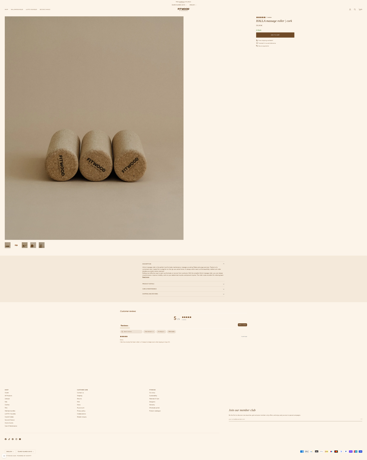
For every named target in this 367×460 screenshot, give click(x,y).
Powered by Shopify (24, 455)
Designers (152, 402)
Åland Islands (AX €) (178, 5)
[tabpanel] (183, 342)
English (192, 5)
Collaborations (81, 414)
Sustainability (153, 395)
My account (80, 408)
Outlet (7, 393)
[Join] (360, 419)
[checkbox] (171, 331)
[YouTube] (20, 439)
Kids (6, 402)
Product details (148, 284)
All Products (8, 395)
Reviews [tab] (125, 325)
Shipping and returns (150, 294)
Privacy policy (81, 411)
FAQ (78, 402)
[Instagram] (16, 439)
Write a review (242, 324)
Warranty (152, 405)
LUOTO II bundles (10, 414)
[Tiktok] (9, 439)
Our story (152, 393)
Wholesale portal (154, 408)
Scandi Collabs (9, 417)
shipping (181, 1)
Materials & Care (154, 399)
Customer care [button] (82, 390)
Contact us (80, 393)
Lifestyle (7, 399)
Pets (6, 408)
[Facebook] (5, 439)
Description (146, 264)
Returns (79, 399)
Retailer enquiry (81, 417)
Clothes (7, 405)
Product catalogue (155, 411)
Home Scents (9, 423)
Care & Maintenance (149, 289)
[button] (7, 9)
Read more (145, 277)
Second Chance (10, 420)
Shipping (79, 395)
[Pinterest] (13, 439)
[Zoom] (94, 128)
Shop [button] (6, 390)
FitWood (9, 455)
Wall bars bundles (10, 411)
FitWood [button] (152, 390)
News (78, 405)
